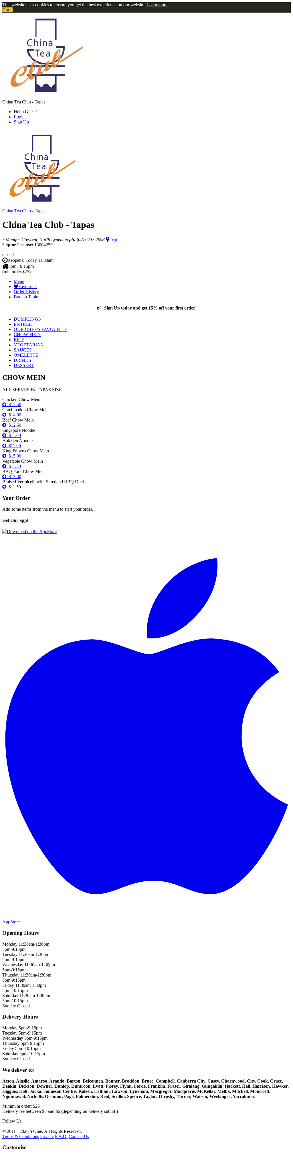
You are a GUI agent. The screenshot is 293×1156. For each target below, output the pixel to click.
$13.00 (13, 476)
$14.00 (13, 414)
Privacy (47, 1136)
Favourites (27, 286)
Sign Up (21, 121)
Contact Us (79, 1136)
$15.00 (13, 456)
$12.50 (13, 404)
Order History (26, 291)
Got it (7, 9)
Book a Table (26, 296)
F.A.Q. (61, 1136)
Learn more (156, 4)
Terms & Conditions (20, 1136)
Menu (19, 281)
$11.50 (13, 466)
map (113, 239)
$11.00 (13, 435)
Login (19, 116)
